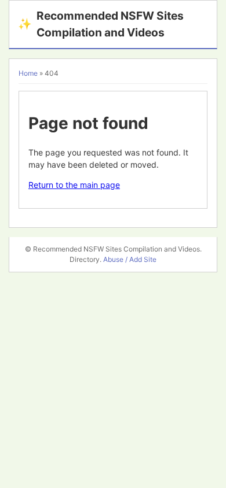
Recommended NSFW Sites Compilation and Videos (101, 24)
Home (28, 73)
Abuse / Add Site (129, 259)
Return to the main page (74, 185)
